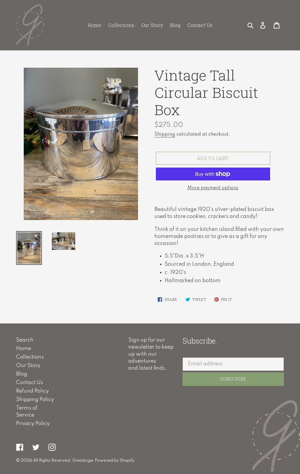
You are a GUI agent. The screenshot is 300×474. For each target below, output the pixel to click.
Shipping (164, 134)
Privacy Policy (33, 423)
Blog (21, 374)
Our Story (28, 365)
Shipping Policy (35, 399)
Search (24, 340)
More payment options (213, 188)
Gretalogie (82, 460)
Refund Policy (32, 391)
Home (23, 348)
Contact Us (29, 382)
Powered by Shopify (114, 460)
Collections (30, 357)
